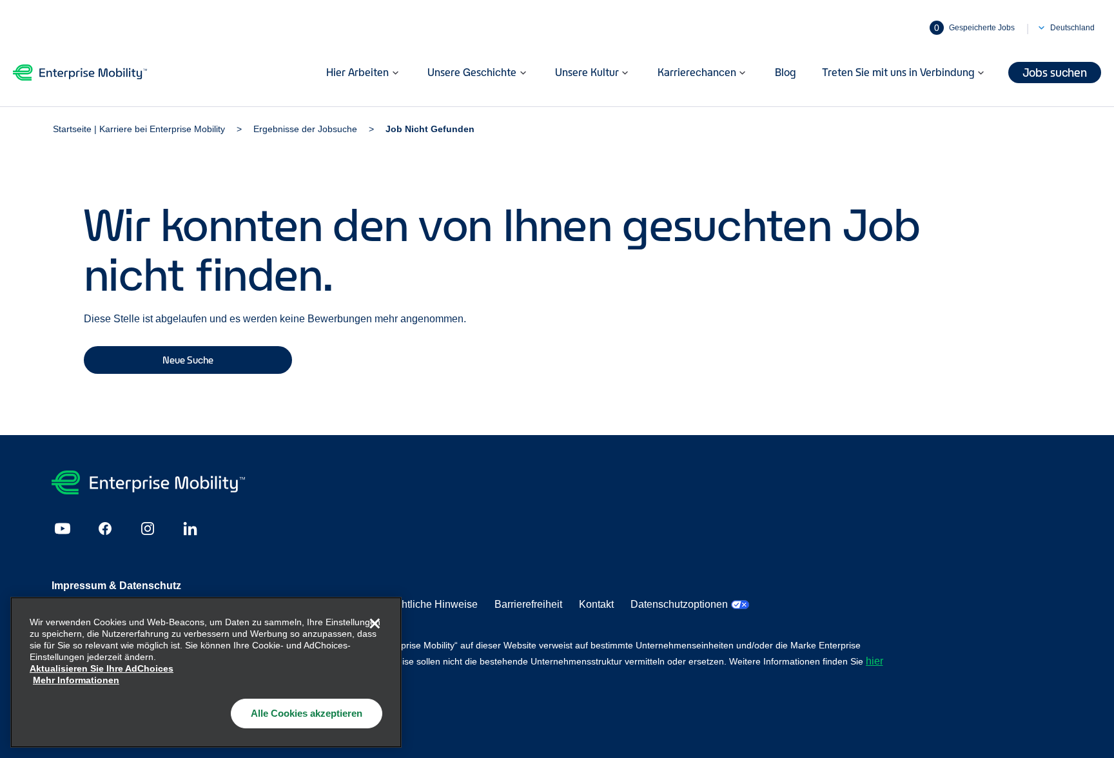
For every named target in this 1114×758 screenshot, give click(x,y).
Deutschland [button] (1072, 27)
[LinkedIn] (190, 528)
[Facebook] (105, 528)
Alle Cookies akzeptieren (306, 713)
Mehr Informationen (76, 680)
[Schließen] (374, 624)
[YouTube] (62, 528)
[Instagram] (148, 528)
